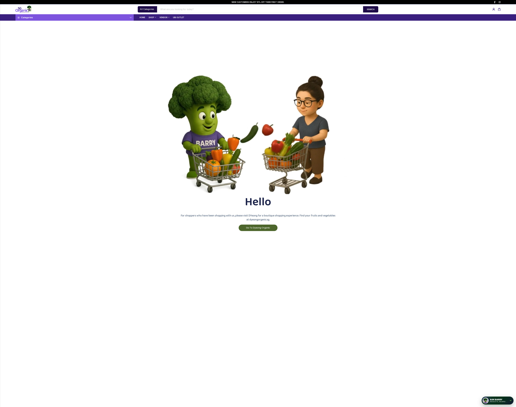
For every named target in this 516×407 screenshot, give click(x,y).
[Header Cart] (499, 9)
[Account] (493, 9)
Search (371, 9)
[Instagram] (500, 2)
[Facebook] (494, 2)
